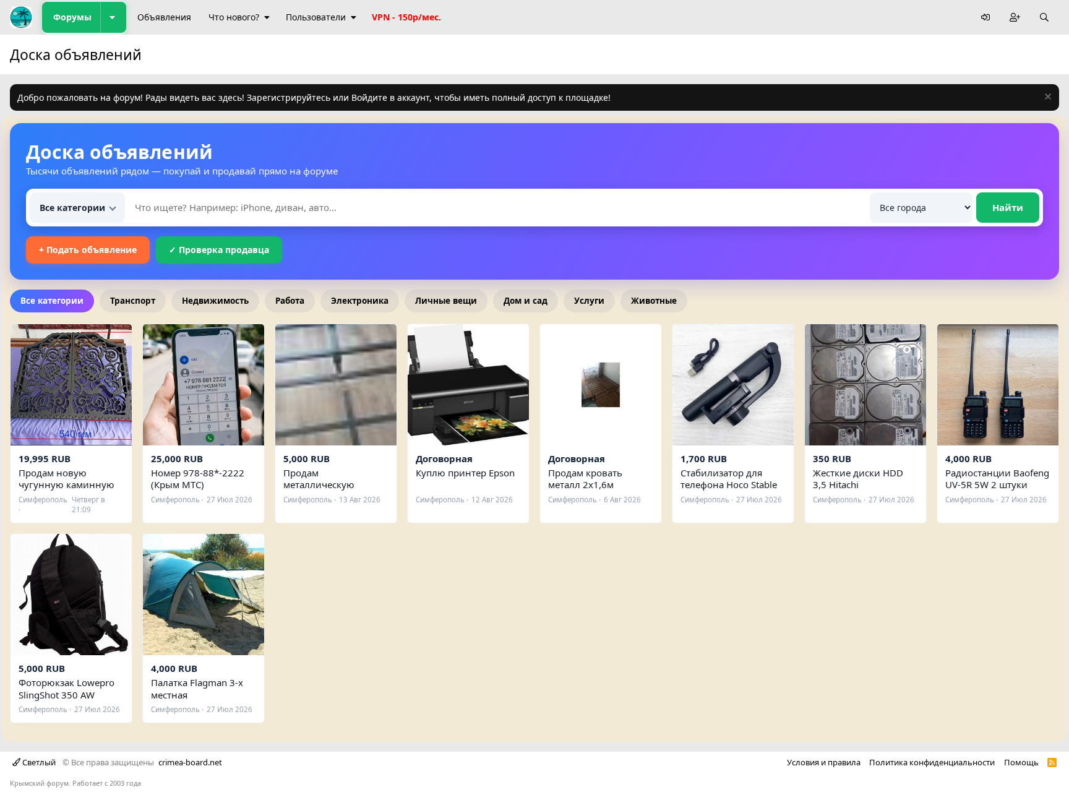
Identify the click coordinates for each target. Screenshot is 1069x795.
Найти (1007, 207)
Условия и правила (824, 762)
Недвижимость (215, 300)
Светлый (38, 762)
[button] (113, 17)
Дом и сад (525, 300)
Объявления (164, 17)
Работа (289, 300)
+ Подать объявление (88, 250)
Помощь (1021, 762)
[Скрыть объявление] (1046, 98)
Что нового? (233, 17)
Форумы (72, 17)
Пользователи (316, 17)
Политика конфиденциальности (932, 762)
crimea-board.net (190, 762)
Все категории (52, 300)
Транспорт (132, 300)
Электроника (360, 300)
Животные (654, 300)
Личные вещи (446, 300)
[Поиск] (1044, 17)
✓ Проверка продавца (219, 250)
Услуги (589, 300)
